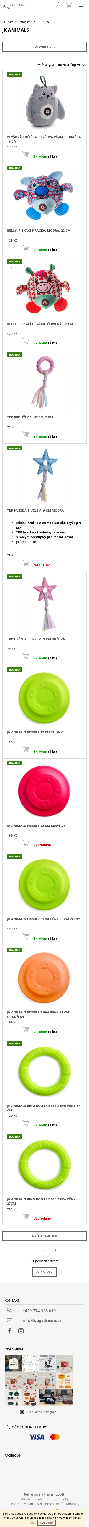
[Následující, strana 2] (44, 1249)
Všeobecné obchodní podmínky (44, 1499)
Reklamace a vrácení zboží (44, 1494)
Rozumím (46, 1523)
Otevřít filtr (45, 47)
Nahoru (46, 1272)
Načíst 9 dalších (44, 1236)
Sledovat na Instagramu (42, 1412)
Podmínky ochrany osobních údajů (37, 1504)
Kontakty (72, 1504)
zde (32, 1523)
